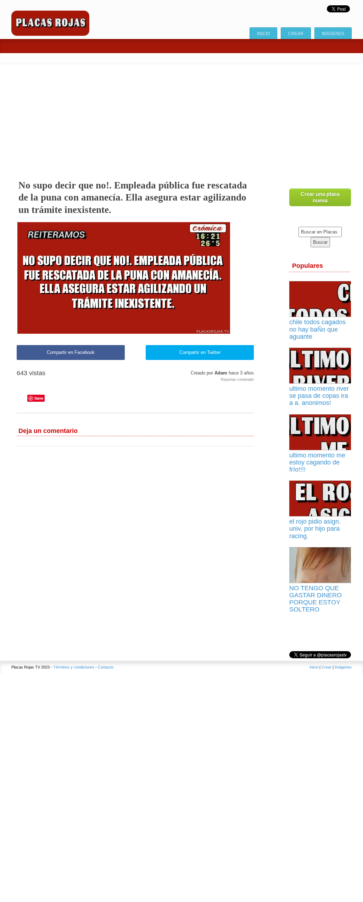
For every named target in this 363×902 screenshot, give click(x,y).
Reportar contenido (237, 379)
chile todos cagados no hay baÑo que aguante (317, 329)
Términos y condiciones (73, 667)
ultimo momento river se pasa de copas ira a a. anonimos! (319, 395)
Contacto (105, 667)
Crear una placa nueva (320, 197)
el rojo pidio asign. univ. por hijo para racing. (315, 528)
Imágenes (333, 33)
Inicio (263, 33)
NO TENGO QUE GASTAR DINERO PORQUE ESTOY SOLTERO (315, 599)
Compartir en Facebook (71, 352)
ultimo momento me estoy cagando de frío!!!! (317, 462)
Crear (295, 33)
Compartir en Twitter (199, 352)
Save (38, 398)
